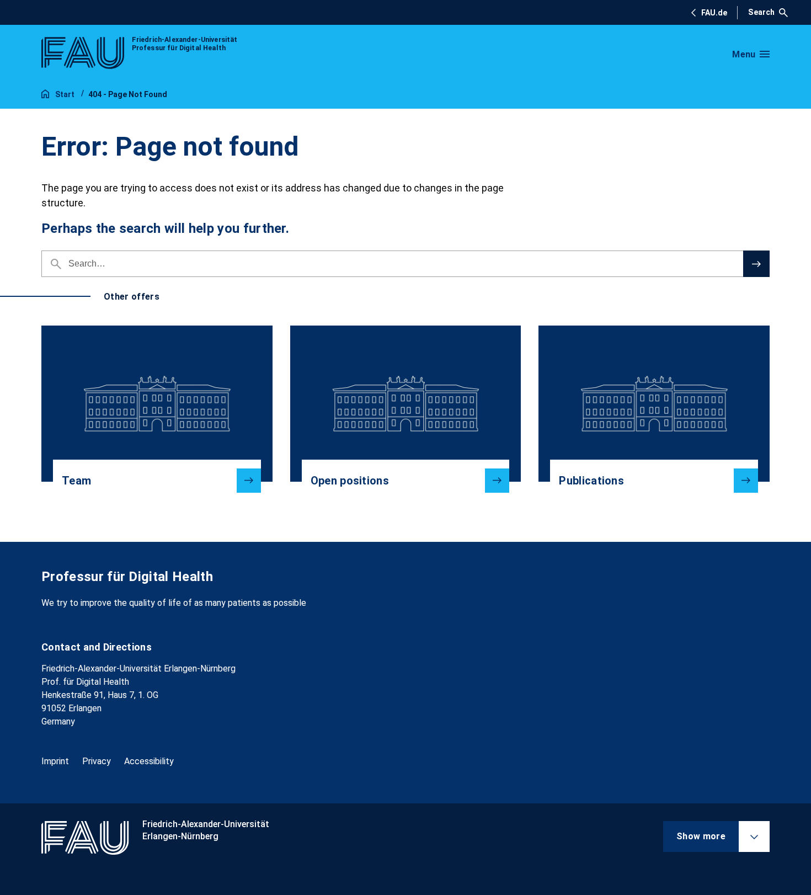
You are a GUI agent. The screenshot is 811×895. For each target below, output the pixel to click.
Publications (591, 480)
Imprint (55, 761)
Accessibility (149, 761)
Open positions (350, 480)
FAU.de (714, 12)
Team (76, 480)
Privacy (96, 761)
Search (761, 12)
